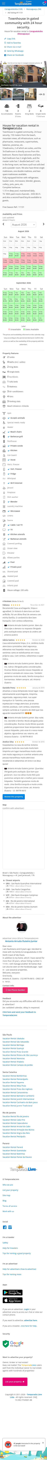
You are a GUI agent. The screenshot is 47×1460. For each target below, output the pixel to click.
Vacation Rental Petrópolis (14, 1136)
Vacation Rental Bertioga (13, 1045)
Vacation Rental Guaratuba (14, 1150)
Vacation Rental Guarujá (13, 1048)
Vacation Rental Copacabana (15, 1123)
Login (26, 1309)
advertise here (30, 1320)
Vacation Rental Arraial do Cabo (16, 1126)
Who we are (8, 1185)
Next (43, 74)
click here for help (29, 1326)
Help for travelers (10, 1248)
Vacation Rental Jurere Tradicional (17, 1105)
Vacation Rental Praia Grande (15, 1052)
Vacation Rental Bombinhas (15, 1076)
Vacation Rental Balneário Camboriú (18, 1096)
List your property (10, 1190)
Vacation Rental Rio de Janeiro (16, 1116)
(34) (33, 9)
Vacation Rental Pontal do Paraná (17, 1157)
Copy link (11, 38)
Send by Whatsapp (15, 51)
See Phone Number (16, 990)
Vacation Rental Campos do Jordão (18, 1065)
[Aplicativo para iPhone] (14, 1302)
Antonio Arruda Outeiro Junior (21, 941)
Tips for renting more (12, 1274)
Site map (6, 1195)
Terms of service (10, 1206)
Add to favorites (14, 42)
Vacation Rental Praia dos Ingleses (18, 1089)
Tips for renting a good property (17, 1253)
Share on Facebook (15, 55)
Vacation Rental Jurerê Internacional (18, 1099)
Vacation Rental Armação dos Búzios (18, 1129)
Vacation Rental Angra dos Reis (16, 1133)
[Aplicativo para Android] (14, 1295)
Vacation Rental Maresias (14, 1058)
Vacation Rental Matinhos (14, 1153)
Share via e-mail (14, 47)
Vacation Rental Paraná (13, 1147)
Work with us (8, 1211)
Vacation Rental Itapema (13, 1082)
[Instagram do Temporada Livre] (10, 1228)
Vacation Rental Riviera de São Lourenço (20, 1055)
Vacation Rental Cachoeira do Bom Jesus (20, 1102)
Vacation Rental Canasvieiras (15, 1092)
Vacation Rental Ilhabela (13, 1061)
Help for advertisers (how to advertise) (19, 1269)
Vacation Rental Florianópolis (15, 1079)
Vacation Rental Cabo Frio (14, 1120)
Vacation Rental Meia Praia (14, 1085)
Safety (5, 1242)
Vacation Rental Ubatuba (13, 1038)
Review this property (13, 796)
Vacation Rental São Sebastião (16, 1041)
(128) (13, 9)
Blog (4, 1200)
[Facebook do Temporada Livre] (5, 1228)
